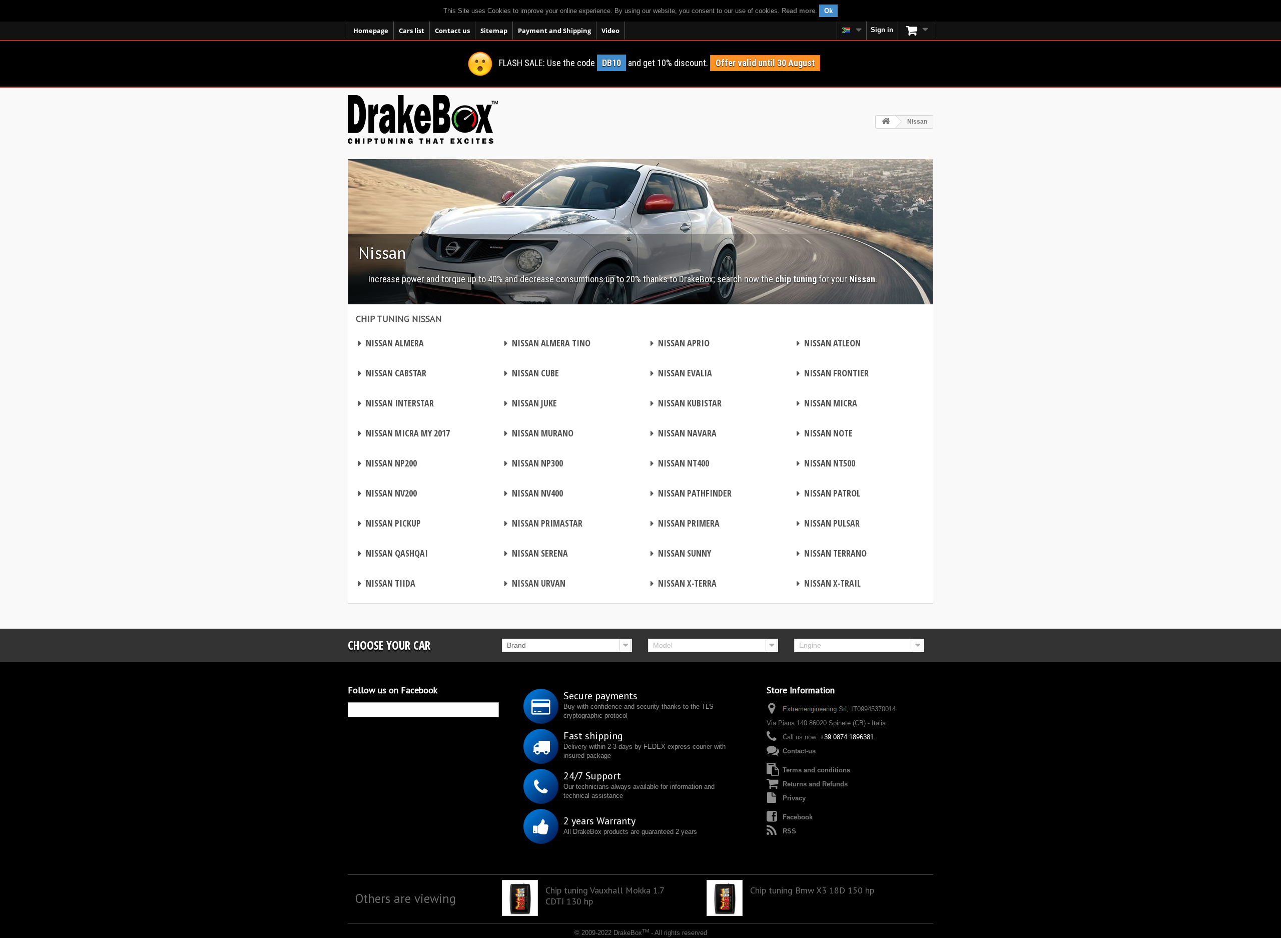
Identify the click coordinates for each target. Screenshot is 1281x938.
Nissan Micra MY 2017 (404, 433)
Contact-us (799, 751)
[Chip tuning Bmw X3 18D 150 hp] (724, 897)
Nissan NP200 (387, 463)
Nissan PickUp (389, 523)
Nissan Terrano (832, 553)
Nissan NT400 (680, 463)
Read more (798, 11)
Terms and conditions (816, 770)
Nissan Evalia (681, 373)
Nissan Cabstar (392, 373)
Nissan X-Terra (684, 583)
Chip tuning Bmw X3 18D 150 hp (812, 890)
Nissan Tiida (386, 583)
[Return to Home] (885, 122)
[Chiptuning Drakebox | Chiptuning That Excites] (423, 119)
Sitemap (493, 30)
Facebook (798, 817)
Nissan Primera (685, 523)
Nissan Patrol (828, 493)
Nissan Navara (684, 433)
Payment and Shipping (554, 30)
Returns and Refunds (815, 784)
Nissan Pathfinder (691, 493)
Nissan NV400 (533, 493)
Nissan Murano (538, 433)
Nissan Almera (391, 343)
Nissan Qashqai (393, 553)
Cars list (411, 30)
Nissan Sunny (681, 553)
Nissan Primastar (543, 523)
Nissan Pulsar (828, 523)
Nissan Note (825, 433)
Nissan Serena (536, 553)
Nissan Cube (531, 373)
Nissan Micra (827, 403)
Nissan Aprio (680, 343)
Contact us (452, 30)
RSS (789, 831)
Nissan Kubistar (686, 403)
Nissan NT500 (826, 463)
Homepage (370, 30)
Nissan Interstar (396, 403)
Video (610, 30)
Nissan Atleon (829, 343)
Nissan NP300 (533, 463)
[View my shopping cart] (915, 31)
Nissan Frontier (833, 373)
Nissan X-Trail (829, 583)
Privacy (794, 798)
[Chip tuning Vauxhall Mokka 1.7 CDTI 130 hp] (519, 897)
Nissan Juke (530, 403)
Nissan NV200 (387, 493)
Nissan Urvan (534, 583)
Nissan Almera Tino (547, 343)
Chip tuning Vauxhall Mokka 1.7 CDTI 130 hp (604, 896)
